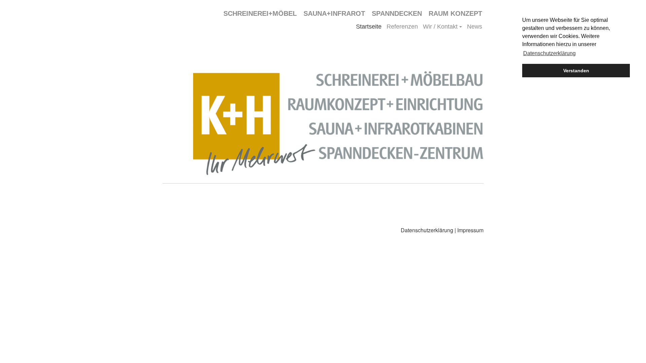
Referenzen (402, 26)
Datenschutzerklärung (427, 230)
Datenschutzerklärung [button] (549, 53)
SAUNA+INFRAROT (334, 13)
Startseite (369, 26)
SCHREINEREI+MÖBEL (260, 13)
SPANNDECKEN (397, 13)
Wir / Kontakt (440, 26)
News (474, 26)
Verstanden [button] (576, 70)
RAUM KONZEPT (455, 13)
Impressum (470, 230)
